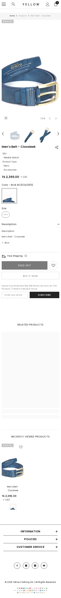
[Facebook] (17, 565)
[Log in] (47, 4)
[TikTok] (35, 565)
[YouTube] (44, 565)
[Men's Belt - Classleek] (13, 464)
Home (12, 16)
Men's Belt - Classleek (13, 488)
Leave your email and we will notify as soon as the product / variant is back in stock (29, 287)
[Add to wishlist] (53, 265)
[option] (30, 71)
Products (23, 16)
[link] (30, 411)
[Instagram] (26, 565)
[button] (50, 118)
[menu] (4, 4)
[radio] (9, 195)
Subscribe (44, 295)
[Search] (13, 4)
